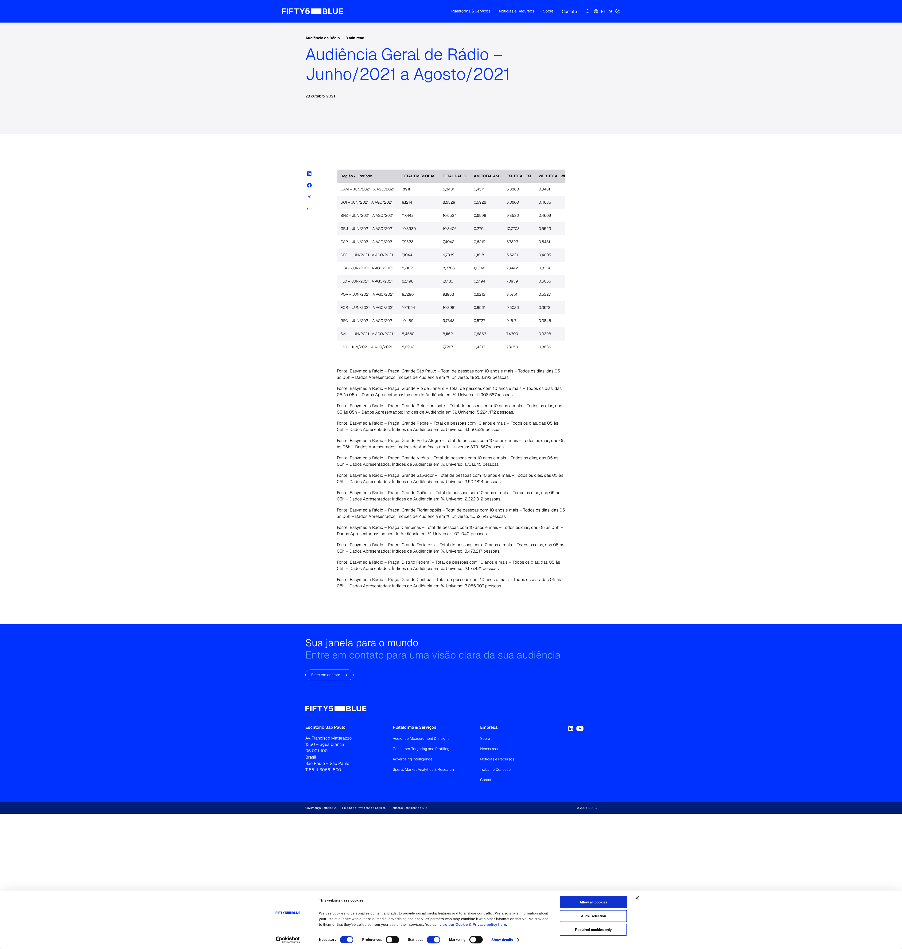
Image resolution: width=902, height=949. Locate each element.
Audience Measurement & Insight (421, 738)
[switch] (392, 939)
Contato (487, 779)
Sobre (485, 738)
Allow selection (593, 916)
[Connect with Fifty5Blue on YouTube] (580, 728)
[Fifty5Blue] (312, 11)
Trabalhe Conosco (495, 769)
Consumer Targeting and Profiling (421, 748)
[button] (470, 11)
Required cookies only (593, 930)
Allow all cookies (593, 902)
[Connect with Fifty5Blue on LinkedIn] (571, 728)
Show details (502, 940)
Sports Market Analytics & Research (423, 769)
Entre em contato (325, 674)
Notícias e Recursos (497, 759)
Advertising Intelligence (412, 759)
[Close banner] (637, 897)
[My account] (617, 11)
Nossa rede (489, 748)
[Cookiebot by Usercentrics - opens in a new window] (287, 939)
